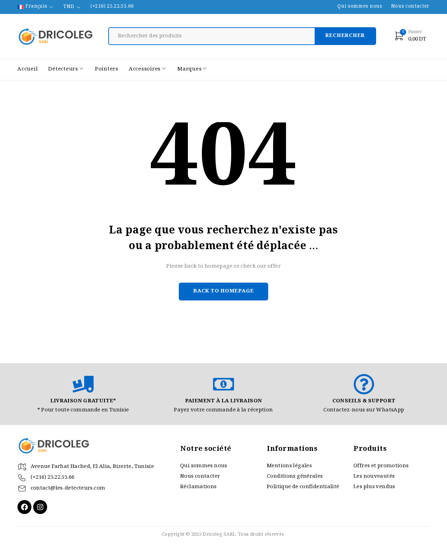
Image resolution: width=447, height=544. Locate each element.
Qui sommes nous (359, 7)
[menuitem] (35, 7)
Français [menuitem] (36, 7)
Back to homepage (223, 291)
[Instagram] (40, 507)
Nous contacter (410, 7)
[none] (35, 7)
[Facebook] (24, 507)
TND (68, 7)
